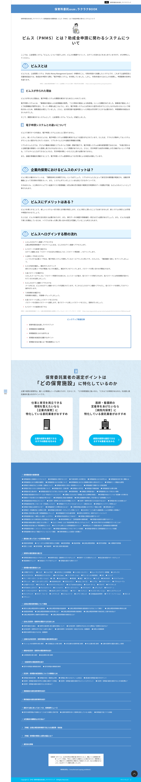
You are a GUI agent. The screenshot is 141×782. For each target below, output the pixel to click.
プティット (27, 581)
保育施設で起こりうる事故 (104, 712)
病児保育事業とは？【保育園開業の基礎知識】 (74, 519)
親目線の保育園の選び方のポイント (96, 678)
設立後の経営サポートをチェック (110, 558)
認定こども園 (28, 546)
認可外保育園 (102, 543)
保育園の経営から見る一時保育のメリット (69, 485)
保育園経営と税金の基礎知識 (63, 498)
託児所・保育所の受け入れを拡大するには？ (92, 501)
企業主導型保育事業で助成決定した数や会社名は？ (100, 611)
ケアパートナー (105, 581)
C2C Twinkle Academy (75, 584)
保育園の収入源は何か (30, 491)
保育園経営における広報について (57, 482)
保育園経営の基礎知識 (36, 329)
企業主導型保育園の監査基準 (57, 608)
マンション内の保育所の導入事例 (34, 644)
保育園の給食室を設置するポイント (41, 337)
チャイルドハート (46, 588)
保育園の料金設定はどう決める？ (66, 516)
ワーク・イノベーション (113, 594)
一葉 (53, 578)
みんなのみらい (63, 578)
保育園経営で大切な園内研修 (66, 513)
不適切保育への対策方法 (78, 479)
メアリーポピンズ (81, 594)
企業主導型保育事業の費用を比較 (116, 608)
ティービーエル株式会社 (90, 575)
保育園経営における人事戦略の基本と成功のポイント (87, 482)
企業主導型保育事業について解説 (35, 604)
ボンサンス (41, 584)
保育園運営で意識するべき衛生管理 (96, 485)
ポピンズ (127, 594)
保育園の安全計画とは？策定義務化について (44, 342)
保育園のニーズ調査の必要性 (115, 482)
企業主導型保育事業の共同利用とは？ (48, 611)
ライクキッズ (112, 584)
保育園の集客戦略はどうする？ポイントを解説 (69, 529)
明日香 (74, 578)
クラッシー (27, 597)
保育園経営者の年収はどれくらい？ (34, 501)
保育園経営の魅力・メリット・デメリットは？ (37, 529)
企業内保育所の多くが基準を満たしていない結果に (77, 712)
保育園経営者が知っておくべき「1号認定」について (39, 504)
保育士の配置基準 (99, 629)
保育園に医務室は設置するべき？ (90, 516)
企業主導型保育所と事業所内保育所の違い (36, 615)
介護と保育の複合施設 (61, 546)
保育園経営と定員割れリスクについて (35, 479)
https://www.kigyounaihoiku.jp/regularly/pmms (98, 83)
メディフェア (98, 588)
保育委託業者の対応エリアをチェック (35, 558)
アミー (74, 591)
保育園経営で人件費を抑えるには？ (58, 507)
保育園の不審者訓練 (93, 488)
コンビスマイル (28, 575)
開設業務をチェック (30, 561)
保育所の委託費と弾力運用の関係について (52, 626)
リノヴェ (94, 581)
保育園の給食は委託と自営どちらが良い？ (36, 522)
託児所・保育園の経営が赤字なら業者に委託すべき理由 (40, 681)
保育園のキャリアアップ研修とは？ (106, 504)
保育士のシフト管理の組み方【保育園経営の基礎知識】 (101, 525)
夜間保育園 (74, 491)
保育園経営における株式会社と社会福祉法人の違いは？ (40, 519)
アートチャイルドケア (30, 591)
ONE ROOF (106, 578)
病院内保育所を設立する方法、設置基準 (35, 632)
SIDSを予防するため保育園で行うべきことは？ (107, 522)
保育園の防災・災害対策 (61, 488)
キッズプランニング (115, 591)
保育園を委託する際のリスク (69, 561)
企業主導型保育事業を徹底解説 (72, 611)
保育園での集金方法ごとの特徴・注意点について (38, 485)
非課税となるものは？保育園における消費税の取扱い (80, 494)
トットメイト (59, 588)
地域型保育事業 (28, 611)
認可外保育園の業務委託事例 (32, 666)
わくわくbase (59, 575)
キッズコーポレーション (98, 591)
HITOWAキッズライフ (30, 588)
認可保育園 (38, 546)
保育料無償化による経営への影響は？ (70, 532)
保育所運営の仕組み (30, 626)
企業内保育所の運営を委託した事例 (113, 644)
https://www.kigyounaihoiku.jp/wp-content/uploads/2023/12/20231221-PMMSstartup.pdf (106, 311)
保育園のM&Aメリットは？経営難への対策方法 (114, 494)
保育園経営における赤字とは (39, 333)
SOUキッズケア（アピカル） (60, 591)
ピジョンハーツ (67, 594)
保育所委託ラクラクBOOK (76, 9)
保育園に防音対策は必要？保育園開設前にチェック (39, 513)
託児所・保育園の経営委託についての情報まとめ (41, 673)
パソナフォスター (119, 578)
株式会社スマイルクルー (44, 575)
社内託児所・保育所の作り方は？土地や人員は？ (38, 629)
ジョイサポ (49, 572)
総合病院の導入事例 (47, 655)
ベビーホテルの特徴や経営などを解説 (48, 543)
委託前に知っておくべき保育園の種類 (37, 539)
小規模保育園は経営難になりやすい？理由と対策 (86, 507)
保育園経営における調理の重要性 (34, 482)
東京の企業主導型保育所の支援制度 (34, 608)
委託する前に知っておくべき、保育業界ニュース (41, 708)
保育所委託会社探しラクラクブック (120, 2)
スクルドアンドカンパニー (56, 584)
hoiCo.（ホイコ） (83, 581)
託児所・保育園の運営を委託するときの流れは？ (38, 684)
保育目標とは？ (110, 507)
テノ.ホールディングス (41, 581)
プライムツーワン (119, 581)
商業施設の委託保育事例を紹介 (34, 691)
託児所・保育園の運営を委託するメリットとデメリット (77, 681)
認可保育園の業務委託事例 (53, 666)
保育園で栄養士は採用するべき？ (34, 507)
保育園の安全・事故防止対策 (48, 678)
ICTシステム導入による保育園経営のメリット (67, 525)
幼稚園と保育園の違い (88, 491)
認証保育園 (77, 543)
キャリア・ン (110, 588)
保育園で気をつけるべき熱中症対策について (37, 488)
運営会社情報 (28, 744)
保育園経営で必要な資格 (110, 488)
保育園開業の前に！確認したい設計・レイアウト (38, 516)
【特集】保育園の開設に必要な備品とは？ (38, 736)
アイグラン (44, 591)
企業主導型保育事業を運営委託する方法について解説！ (86, 608)
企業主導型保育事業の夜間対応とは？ (64, 615)
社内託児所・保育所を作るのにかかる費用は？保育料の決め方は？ (88, 626)
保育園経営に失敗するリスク (58, 479)
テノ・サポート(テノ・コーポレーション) (36, 578)
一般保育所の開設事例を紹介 (34, 662)
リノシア (110, 575)
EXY (102, 575)
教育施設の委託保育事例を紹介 (34, 699)
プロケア (101, 584)
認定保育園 (66, 543)
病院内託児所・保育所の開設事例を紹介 (37, 651)
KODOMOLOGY (56, 581)
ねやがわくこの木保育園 (63, 572)
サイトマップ (124, 780)
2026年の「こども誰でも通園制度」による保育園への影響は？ (101, 510)
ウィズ (97, 578)
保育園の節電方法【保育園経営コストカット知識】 (102, 529)
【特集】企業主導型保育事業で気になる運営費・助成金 (43, 727)
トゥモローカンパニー (81, 572)
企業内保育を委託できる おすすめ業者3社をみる (46, 440)
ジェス (40, 572)
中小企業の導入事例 (93, 644)
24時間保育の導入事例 (30, 655)
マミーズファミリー (73, 588)
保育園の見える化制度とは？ (118, 501)
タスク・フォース (42, 594)
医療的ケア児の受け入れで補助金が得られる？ (37, 498)
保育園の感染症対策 (30, 678)
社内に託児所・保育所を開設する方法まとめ (39, 621)
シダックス (116, 572)
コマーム (88, 578)
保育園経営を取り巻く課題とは (119, 479)
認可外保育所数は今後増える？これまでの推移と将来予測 (41, 712)
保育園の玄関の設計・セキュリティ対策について (64, 510)
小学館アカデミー (29, 572)
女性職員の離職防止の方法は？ (34, 719)
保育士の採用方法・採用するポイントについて (93, 513)
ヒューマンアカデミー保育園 (100, 572)
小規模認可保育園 (115, 543)
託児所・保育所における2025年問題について (62, 501)
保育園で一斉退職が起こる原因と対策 (35, 510)
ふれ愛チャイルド (29, 584)
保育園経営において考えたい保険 (108, 491)
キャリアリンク (28, 594)
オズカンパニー (69, 581)
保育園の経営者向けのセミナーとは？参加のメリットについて (42, 494)
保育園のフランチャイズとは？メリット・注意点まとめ (75, 504)
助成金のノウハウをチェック (48, 561)
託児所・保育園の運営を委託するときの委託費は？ (112, 681)
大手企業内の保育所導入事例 (74, 644)
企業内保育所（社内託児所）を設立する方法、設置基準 (73, 629)
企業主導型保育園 (89, 543)
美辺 (81, 578)
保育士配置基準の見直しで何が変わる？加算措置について (93, 498)
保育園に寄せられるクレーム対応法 (71, 678)
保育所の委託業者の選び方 (33, 553)
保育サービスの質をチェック (87, 558)
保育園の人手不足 (77, 488)
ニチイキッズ (55, 594)
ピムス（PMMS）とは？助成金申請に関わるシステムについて (71, 522)
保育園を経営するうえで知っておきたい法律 (54, 491)
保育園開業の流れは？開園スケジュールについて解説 (39, 532)
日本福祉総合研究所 (96, 594)
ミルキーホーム (90, 584)
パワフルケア (87, 588)
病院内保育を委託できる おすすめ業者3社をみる (104, 440)
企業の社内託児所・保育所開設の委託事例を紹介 (41, 639)
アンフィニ (83, 591)
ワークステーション (73, 575)
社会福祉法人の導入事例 (54, 644)
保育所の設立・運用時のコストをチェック (62, 558)
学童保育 (48, 546)
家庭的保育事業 (28, 543)
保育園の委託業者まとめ (32, 568)
